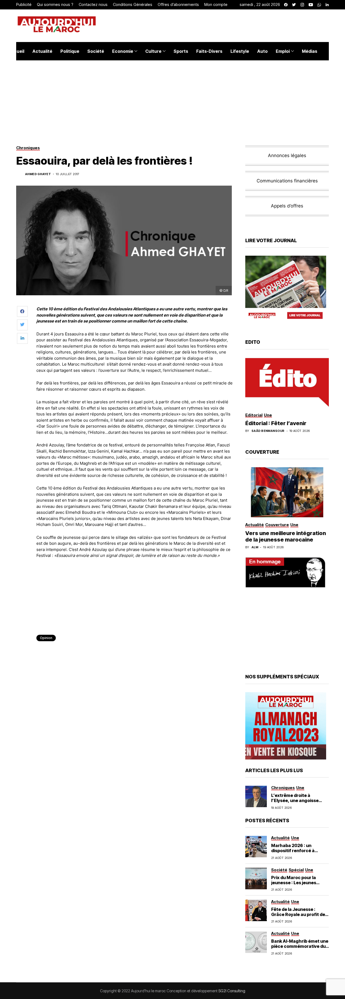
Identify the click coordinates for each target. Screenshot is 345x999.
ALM (254, 547)
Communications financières (287, 180)
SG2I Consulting (231, 990)
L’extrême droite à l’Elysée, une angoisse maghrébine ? (295, 800)
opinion (46, 638)
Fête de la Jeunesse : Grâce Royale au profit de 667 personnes (298, 914)
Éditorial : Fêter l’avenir (275, 423)
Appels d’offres (287, 206)
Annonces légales (287, 155)
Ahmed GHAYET (38, 174)
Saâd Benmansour (268, 431)
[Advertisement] (134, 578)
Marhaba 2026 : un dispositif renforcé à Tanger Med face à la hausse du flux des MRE (296, 853)
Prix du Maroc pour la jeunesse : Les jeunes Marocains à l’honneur (295, 882)
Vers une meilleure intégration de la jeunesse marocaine (285, 536)
